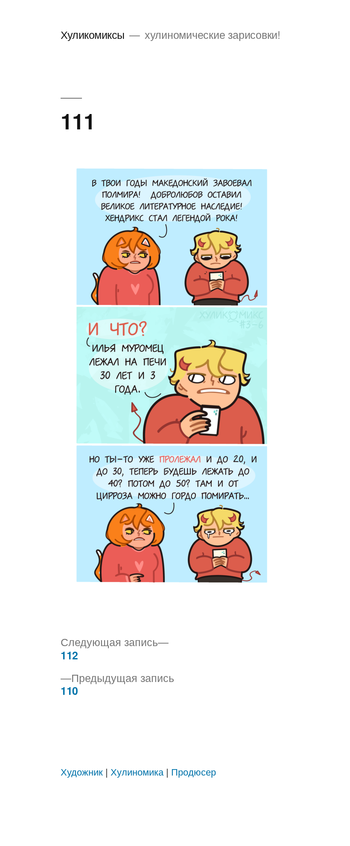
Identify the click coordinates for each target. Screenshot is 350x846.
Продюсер (193, 771)
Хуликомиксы (93, 34)
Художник (82, 771)
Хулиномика (137, 771)
